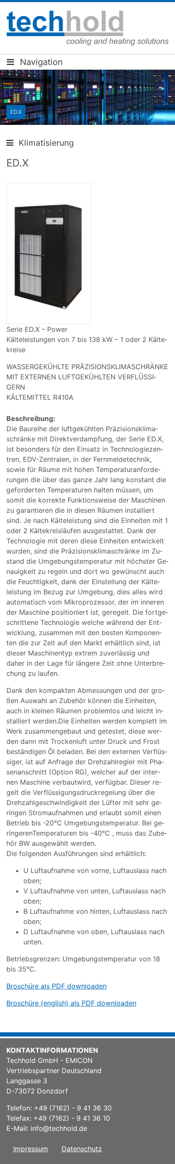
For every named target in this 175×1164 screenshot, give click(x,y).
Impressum (30, 1148)
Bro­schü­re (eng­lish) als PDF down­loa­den (71, 1003)
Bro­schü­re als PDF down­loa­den (56, 986)
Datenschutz (82, 1148)
